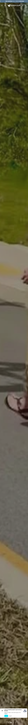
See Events (14, 373)
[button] (5, 5)
